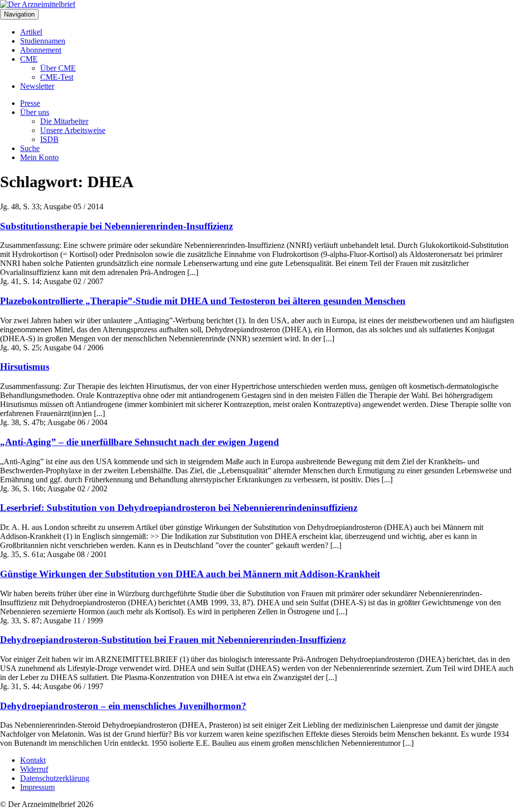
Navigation (19, 14)
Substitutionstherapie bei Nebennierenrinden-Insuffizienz (116, 226)
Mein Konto (39, 157)
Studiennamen (42, 41)
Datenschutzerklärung (54, 778)
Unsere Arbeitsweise (72, 130)
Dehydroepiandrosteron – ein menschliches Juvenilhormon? (123, 706)
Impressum (37, 787)
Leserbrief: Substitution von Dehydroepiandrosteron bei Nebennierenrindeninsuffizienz (178, 507)
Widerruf (34, 769)
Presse (30, 103)
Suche (30, 148)
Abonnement (40, 50)
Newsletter (37, 86)
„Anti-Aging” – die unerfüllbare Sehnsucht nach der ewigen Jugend (139, 442)
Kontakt (33, 760)
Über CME (58, 68)
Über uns (34, 112)
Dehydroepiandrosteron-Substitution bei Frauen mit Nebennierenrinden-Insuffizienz (173, 639)
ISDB (49, 139)
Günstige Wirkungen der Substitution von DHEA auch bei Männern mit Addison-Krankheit (190, 574)
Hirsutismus (24, 366)
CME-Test (56, 77)
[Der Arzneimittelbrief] (37, 4)
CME (29, 59)
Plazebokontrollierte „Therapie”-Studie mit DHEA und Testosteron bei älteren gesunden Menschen (203, 301)
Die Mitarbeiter (64, 121)
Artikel (31, 32)
